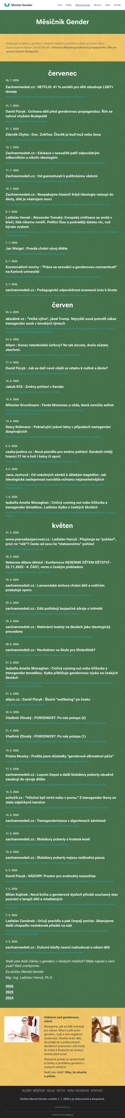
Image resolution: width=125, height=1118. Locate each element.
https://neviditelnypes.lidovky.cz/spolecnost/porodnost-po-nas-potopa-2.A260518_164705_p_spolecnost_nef (56, 723)
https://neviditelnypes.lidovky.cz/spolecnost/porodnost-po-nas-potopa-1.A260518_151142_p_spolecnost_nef (56, 741)
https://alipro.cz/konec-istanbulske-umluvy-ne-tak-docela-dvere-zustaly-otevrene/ (43, 355)
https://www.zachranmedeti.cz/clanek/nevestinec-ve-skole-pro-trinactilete (39, 655)
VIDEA (70, 1090)
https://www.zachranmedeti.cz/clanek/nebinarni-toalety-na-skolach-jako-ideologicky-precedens (49, 636)
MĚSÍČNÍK (39, 1090)
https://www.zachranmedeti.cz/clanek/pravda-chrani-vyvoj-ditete (35, 253)
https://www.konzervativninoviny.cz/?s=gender (27, 121)
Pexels (68, 1107)
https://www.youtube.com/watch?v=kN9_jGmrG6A (29, 572)
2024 (9, 998)
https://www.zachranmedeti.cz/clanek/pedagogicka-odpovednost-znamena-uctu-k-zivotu (46, 295)
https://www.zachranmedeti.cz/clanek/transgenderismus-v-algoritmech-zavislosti (42, 826)
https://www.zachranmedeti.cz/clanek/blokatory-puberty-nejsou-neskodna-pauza (42, 863)
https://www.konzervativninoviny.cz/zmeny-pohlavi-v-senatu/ (33, 392)
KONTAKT (97, 1090)
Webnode (69, 1115)
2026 (9, 986)
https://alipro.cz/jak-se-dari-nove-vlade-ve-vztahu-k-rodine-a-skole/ (36, 373)
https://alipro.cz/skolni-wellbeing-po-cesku (25, 704)
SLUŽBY (27, 1090)
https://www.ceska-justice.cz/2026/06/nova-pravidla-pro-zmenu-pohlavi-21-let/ (42, 461)
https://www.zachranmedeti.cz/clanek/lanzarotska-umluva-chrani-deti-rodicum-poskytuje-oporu (49, 595)
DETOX (61, 1090)
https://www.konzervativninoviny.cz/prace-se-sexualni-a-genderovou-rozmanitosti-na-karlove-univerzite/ (53, 276)
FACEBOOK (82, 1090)
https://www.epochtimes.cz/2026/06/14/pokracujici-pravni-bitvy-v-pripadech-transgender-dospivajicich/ (53, 436)
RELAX (51, 1090)
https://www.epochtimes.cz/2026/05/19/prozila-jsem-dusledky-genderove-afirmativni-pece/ (48, 761)
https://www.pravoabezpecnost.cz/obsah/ (24, 549)
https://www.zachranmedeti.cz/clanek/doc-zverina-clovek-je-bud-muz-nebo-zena (42, 139)
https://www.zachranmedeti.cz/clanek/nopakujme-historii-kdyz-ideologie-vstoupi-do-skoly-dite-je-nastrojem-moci (58, 204)
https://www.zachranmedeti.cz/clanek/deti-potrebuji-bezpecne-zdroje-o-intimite (42, 613)
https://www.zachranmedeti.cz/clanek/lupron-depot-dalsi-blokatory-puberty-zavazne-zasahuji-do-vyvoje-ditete (56, 784)
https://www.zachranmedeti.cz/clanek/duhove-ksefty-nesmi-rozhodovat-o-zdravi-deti (44, 952)
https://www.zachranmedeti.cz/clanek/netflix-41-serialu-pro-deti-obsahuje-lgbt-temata (45, 97)
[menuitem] (60, 5)
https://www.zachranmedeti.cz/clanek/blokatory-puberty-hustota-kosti (37, 844)
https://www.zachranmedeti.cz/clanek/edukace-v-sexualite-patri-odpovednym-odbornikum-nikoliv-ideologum (56, 162)
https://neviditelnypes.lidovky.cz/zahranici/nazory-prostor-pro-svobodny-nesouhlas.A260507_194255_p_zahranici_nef (60, 881)
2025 (9, 992)
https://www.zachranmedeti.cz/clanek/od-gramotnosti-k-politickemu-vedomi (40, 181)
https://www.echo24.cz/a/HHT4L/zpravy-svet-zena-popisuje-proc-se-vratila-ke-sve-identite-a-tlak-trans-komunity (57, 807)
